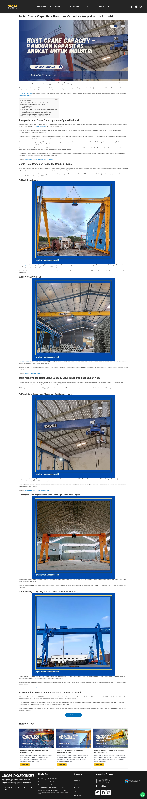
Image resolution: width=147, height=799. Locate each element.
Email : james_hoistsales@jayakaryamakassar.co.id (51, 785)
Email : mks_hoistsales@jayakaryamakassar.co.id (51, 781)
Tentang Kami (41, 6)
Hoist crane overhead (24, 361)
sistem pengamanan (41, 126)
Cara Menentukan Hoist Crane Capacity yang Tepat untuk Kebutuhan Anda (39, 109)
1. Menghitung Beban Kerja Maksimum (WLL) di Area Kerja (35, 111)
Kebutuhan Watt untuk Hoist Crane (33, 373)
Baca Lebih (25, 764)
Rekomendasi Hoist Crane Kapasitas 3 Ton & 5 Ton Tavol (35, 116)
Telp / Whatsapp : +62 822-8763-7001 (47, 779)
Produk (57, 6)
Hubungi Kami (104, 6)
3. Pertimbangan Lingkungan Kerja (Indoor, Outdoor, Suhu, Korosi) (36, 114)
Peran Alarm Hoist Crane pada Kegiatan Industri (37, 490)
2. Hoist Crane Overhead (28, 107)
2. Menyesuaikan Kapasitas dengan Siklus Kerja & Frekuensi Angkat (37, 112)
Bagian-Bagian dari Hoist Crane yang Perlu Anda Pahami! (39, 159)
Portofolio (74, 6)
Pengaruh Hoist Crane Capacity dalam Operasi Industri (34, 102)
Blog (89, 6)
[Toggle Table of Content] (55, 100)
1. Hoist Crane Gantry (27, 106)
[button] (142, 794)
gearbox (32, 142)
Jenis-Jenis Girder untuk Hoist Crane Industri (36, 688)
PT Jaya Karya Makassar (25, 93)
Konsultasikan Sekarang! (73, 715)
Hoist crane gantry (24, 265)
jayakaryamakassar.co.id (25, 95)
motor (25, 142)
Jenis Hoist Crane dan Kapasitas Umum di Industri (33, 104)
